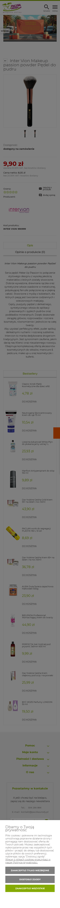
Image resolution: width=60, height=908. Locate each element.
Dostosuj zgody (30, 879)
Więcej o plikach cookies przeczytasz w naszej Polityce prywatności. (27, 861)
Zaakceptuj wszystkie (30, 888)
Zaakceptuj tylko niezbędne (30, 870)
